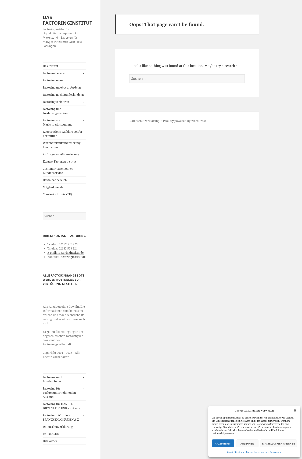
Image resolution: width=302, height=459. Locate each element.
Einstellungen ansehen (278, 443)
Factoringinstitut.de (72, 257)
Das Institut (50, 66)
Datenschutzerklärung (257, 452)
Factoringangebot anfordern (62, 87)
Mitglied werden (54, 187)
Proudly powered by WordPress (184, 121)
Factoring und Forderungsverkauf (56, 111)
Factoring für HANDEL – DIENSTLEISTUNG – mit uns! (62, 406)
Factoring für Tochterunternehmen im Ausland (59, 393)
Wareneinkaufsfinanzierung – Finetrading (63, 145)
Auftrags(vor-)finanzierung (61, 154)
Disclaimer (50, 441)
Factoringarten (53, 80)
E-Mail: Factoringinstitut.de (65, 253)
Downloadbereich (55, 180)
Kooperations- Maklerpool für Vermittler (62, 134)
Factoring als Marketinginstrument (57, 122)
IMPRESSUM (51, 434)
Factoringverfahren (56, 102)
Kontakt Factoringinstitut (59, 161)
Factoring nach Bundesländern (63, 95)
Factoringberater (54, 73)
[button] (295, 410)
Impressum (275, 452)
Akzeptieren (223, 443)
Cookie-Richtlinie (235, 452)
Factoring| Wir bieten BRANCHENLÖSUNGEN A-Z (61, 417)
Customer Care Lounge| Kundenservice (59, 171)
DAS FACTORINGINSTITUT (67, 20)
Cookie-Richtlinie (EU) (57, 194)
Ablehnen (247, 443)
